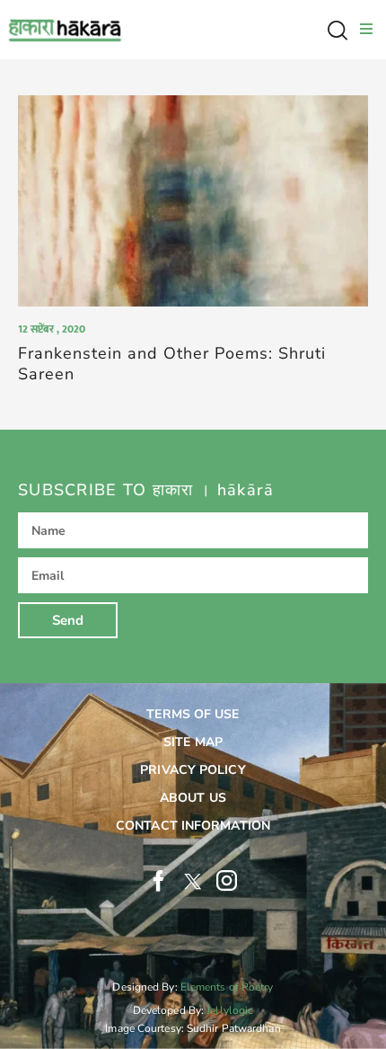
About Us (193, 797)
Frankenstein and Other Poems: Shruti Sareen (172, 364)
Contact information (193, 825)
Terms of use (192, 714)
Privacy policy (192, 769)
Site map (193, 742)
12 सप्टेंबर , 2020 (51, 329)
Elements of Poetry (227, 987)
